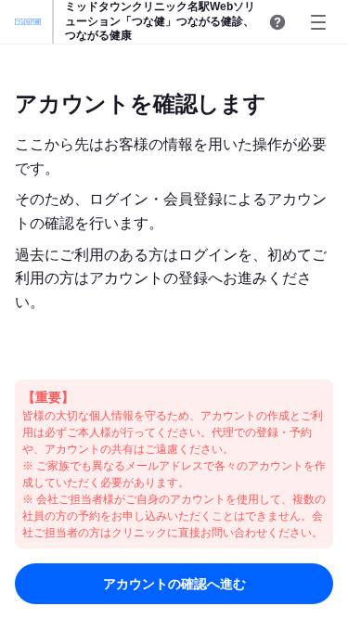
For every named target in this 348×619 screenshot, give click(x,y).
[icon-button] (277, 22)
